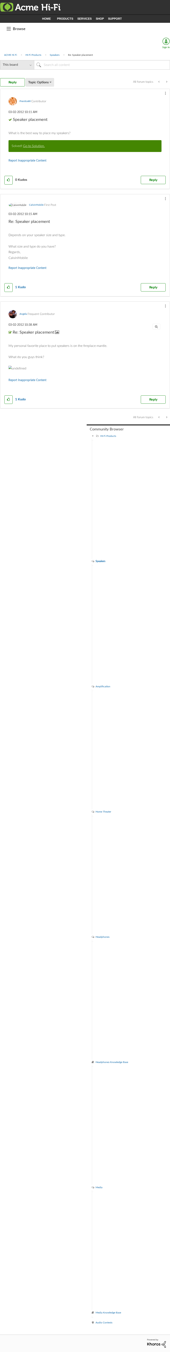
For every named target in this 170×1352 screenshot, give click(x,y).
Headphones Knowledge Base (112, 1062)
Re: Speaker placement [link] (80, 55)
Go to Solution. (34, 146)
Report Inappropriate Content (27, 160)
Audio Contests (104, 1322)
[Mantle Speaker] (85, 368)
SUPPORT (115, 18)
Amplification (103, 686)
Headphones (102, 937)
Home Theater (103, 811)
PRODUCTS (65, 18)
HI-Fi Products (33, 55)
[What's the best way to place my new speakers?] (166, 82)
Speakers (55, 55)
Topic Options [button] (38, 82)
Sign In (166, 47)
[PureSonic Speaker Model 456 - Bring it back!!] (159, 82)
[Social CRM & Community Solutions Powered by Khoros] (156, 1343)
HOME (46, 18)
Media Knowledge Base (108, 1312)
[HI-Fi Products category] (93, 436)
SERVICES (84, 18)
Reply (153, 180)
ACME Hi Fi (10, 55)
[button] (165, 93)
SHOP (100, 18)
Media (99, 1187)
